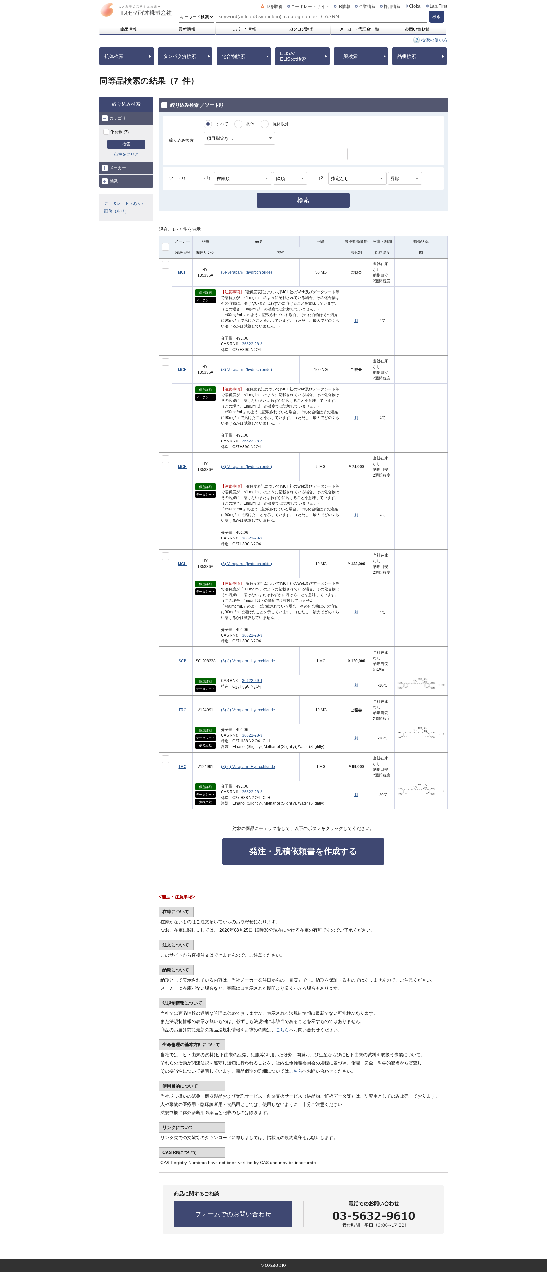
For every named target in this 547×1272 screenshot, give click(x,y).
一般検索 (348, 56)
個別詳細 (205, 292)
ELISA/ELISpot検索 (293, 56)
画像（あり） (116, 211)
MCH (182, 272)
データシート (205, 300)
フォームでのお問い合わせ (233, 1214)
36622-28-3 (252, 344)
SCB (182, 661)
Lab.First (439, 6)
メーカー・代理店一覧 (359, 29)
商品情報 (128, 29)
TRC (182, 710)
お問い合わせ (417, 29)
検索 (126, 144)
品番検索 (406, 56)
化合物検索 (233, 56)
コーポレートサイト (310, 6)
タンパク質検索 (179, 56)
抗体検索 (113, 56)
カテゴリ (118, 118)
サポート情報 (244, 29)
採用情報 (392, 6)
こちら (282, 1029)
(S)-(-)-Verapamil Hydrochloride (248, 661)
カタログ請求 (301, 29)
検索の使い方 (434, 39)
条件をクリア (126, 154)
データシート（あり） (124, 203)
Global (415, 6)
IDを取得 (274, 6)
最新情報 (186, 29)
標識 (114, 180)
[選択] (165, 265)
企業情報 (367, 6)
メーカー (118, 167)
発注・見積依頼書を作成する (303, 851)
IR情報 (344, 6)
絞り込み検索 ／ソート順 (197, 105)
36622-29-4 (252, 680)
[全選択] (165, 247)
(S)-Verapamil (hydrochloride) (246, 272)
